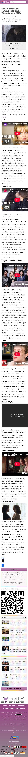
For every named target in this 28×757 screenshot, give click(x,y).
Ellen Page (8, 20)
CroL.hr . (25, 712)
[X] (14, 560)
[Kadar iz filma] (14, 35)
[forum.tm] (5, 746)
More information (5, 755)
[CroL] (6, 1)
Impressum (12, 705)
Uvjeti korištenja (20, 705)
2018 (20, 20)
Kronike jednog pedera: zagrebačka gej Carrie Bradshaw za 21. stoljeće (18, 676)
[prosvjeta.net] (10, 746)
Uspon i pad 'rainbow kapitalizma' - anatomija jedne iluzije (17, 669)
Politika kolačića (20, 708)
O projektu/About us (8, 708)
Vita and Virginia (13, 21)
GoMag (4, 117)
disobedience (5, 21)
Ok (12, 755)
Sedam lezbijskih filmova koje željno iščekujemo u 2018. (11, 11)
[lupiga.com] (23, 746)
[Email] (14, 563)
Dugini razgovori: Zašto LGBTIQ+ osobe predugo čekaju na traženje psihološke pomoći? (18, 632)
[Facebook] (14, 558)
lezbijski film (15, 20)
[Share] (14, 565)
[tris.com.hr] (17, 746)
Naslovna (5, 705)
